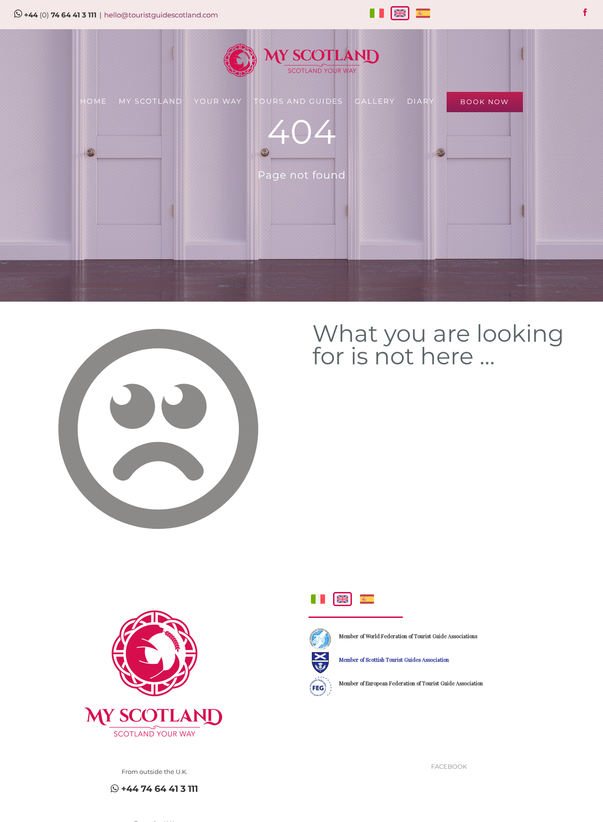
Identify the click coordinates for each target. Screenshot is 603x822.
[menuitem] (99, 101)
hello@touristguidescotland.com (161, 14)
